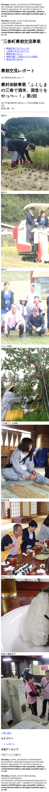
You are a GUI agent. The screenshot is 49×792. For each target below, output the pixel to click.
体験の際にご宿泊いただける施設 (22, 56)
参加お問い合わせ (14, 59)
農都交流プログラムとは (17, 48)
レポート (10, 744)
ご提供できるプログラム (17, 51)
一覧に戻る (6, 733)
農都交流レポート (14, 54)
